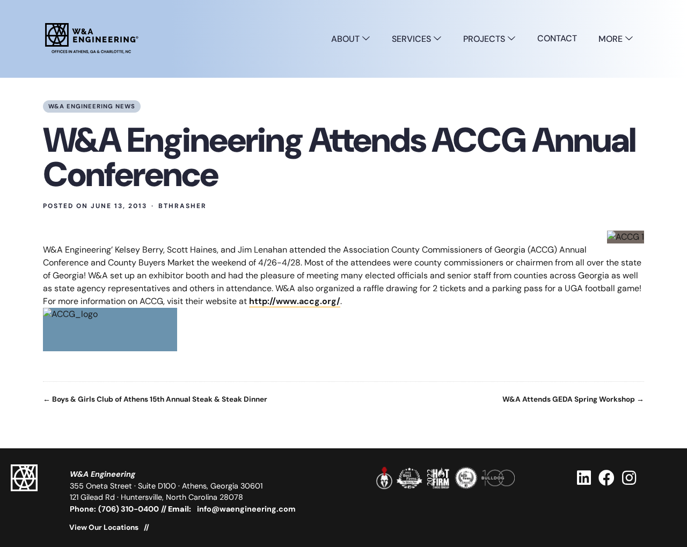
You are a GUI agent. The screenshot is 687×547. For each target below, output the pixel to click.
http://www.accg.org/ (294, 301)
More (611, 39)
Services (412, 39)
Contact (557, 38)
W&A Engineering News (91, 106)
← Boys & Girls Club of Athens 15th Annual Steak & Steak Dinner (155, 399)
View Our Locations (103, 527)
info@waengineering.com (246, 509)
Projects (485, 39)
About (346, 39)
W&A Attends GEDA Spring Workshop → (573, 399)
